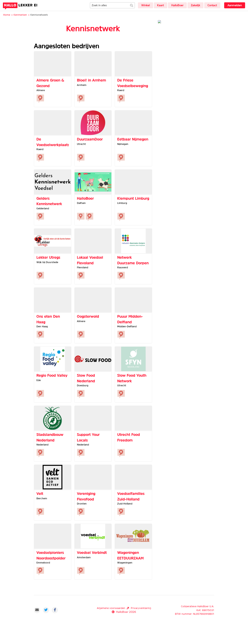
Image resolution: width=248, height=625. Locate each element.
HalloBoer (177, 5)
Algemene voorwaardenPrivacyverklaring (124, 608)
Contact (212, 5)
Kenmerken (20, 15)
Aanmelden (234, 5)
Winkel (145, 5)
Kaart (160, 5)
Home (6, 15)
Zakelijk (195, 5)
